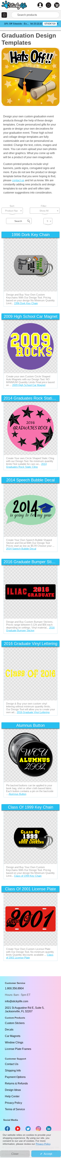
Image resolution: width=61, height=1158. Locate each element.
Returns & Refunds (16, 1083)
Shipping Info (13, 1070)
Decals (9, 1029)
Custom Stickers (15, 1023)
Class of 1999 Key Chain (28, 875)
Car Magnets (12, 1036)
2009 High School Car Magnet (28, 385)
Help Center (12, 1096)
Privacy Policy (13, 1102)
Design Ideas (13, 1089)
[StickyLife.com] (14, 5)
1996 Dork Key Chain (26, 303)
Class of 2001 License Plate (29, 956)
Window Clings (14, 1042)
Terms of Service (15, 1109)
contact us (18, 180)
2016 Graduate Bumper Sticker (30, 629)
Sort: (12, 206)
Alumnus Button (17, 794)
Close (14, 1153)
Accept (48, 1153)
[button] (4, 15)
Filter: (44, 206)
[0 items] (56, 5)
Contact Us (11, 1064)
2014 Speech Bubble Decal (21, 548)
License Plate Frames (18, 1048)
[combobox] (35, 14)
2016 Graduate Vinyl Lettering (33, 712)
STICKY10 (49, 23)
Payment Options (15, 1077)
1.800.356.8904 (14, 988)
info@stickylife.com (16, 1001)
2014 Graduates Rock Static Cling (26, 465)
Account (40, 5)
